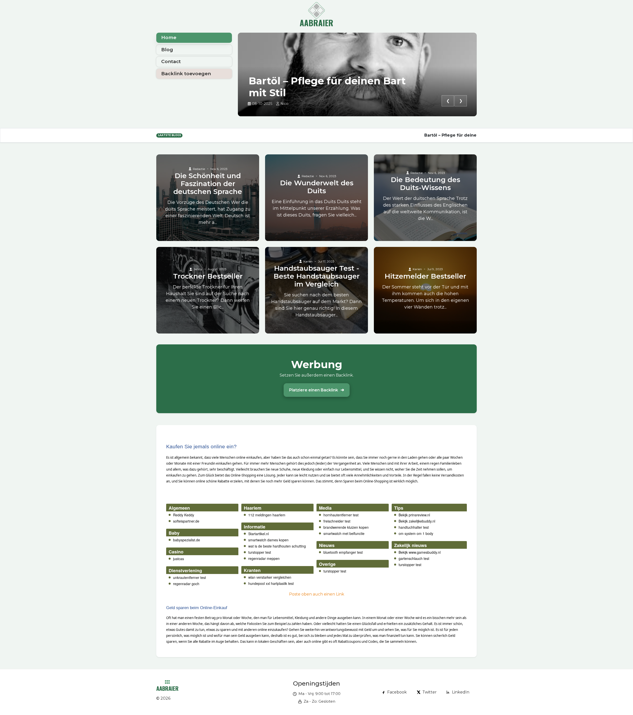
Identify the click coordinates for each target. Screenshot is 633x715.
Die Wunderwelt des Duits (316, 187)
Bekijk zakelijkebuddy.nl (417, 521)
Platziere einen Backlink (313, 390)
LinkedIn (460, 692)
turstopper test (259, 552)
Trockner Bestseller (208, 276)
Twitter (429, 692)
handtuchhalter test (414, 527)
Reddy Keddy (183, 514)
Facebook (397, 692)
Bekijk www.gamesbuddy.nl (420, 552)
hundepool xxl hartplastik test (271, 583)
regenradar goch (186, 583)
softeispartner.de (186, 521)
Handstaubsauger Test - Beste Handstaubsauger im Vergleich (316, 276)
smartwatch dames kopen (268, 539)
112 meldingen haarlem (266, 514)
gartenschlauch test (414, 558)
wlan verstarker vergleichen (269, 577)
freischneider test (336, 521)
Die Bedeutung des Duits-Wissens (425, 183)
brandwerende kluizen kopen (346, 527)
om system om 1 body (416, 533)
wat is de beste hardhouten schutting (277, 546)
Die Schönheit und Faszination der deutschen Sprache (207, 183)
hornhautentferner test (341, 514)
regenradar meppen (264, 558)
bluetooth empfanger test (343, 552)
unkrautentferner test (189, 577)
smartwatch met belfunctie (343, 533)
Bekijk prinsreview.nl (414, 514)
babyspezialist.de (186, 539)
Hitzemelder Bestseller (425, 276)
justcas (178, 558)
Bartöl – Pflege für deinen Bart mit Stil (327, 87)
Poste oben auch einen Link (316, 594)
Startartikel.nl (258, 533)
